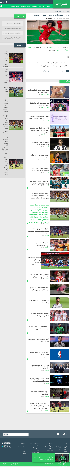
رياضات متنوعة (15, 6)
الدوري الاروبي (49, 443)
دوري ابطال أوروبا (63, 466)
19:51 (42, 383)
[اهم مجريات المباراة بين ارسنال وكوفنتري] (55, 260)
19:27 (42, 370)
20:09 (42, 318)
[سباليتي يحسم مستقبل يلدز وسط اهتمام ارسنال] (59, 144)
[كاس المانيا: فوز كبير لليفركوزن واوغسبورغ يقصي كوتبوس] (59, 183)
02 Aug (42, 120)
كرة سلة (41, 6)
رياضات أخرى (22, 443)
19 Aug (39, 94)
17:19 (42, 396)
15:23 (42, 279)
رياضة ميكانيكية (25, 6)
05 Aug (39, 135)
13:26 (42, 331)
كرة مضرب (34, 6)
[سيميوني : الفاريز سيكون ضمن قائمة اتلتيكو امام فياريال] (59, 276)
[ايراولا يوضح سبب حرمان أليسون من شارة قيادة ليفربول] (59, 328)
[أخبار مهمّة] (27, 188)
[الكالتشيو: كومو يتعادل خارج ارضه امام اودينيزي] (16, 92)
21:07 (39, 159)
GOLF (24, 451)
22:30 (42, 344)
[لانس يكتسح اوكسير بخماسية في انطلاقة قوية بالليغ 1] (59, 245)
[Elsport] (61, 4)
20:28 (42, 247)
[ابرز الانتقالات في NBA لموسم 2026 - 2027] (59, 354)
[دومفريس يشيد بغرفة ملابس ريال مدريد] (59, 367)
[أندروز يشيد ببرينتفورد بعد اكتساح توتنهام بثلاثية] (59, 341)
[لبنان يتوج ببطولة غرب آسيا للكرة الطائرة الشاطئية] (59, 105)
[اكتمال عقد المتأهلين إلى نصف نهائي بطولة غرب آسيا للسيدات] (59, 118)
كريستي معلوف (54, 47)
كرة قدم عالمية (59, 11)
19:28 (42, 172)
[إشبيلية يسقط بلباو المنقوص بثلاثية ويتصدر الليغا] (59, 315)
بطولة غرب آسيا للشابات (44, 71)
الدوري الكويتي (49, 450)
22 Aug (34, 264)
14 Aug (39, 107)
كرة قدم (48, 6)
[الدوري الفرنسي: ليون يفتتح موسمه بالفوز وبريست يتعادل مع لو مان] (59, 232)
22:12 (42, 305)
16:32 (42, 200)
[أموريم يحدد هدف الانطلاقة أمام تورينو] (59, 393)
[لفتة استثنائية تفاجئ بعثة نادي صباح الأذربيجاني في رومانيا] (59, 289)
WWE (7, 6)
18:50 (42, 357)
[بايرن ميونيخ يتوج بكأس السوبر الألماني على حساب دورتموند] (16, 58)
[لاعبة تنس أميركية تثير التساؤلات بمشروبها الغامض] (59, 92)
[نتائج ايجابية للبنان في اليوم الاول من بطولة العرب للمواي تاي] (16, 76)
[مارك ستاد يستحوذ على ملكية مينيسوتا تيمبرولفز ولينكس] (59, 380)
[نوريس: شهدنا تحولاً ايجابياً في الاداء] (59, 157)
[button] (1, 6)
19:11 (42, 146)
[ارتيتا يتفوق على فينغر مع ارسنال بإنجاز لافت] (59, 302)
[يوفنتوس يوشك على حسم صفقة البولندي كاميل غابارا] (59, 170)
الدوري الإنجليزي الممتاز (61, 447)
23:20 (42, 292)
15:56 (42, 185)
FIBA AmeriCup (35, 452)
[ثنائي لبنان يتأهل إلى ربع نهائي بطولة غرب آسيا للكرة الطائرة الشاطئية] (59, 131)
